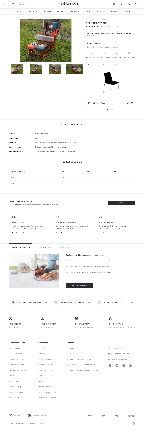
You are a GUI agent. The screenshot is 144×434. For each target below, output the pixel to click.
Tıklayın (92, 36)
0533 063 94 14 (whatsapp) (80, 359)
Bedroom (32, 11)
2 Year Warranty (82, 324)
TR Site (41, 348)
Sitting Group (99, 11)
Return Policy (14, 381)
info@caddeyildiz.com (120, 354)
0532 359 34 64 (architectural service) (85, 370)
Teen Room (114, 11)
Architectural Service (17, 398)
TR (114, 4)
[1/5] (86, 26)
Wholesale (42, 354)
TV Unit (86, 11)
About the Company (46, 370)
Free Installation (48, 324)
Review (121, 203)
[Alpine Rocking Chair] (46, 40)
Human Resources (45, 387)
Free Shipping (15, 324)
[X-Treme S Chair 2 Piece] (110, 84)
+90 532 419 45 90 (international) (83, 365)
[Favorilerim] (129, 4)
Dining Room (46, 11)
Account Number (45, 359)
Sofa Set (60, 11)
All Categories (17, 11)
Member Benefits (16, 392)
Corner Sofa (73, 11)
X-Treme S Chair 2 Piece (96, 103)
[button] (108, 109)
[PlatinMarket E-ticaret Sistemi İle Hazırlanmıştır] (133, 424)
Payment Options (16, 359)
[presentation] (12, 69)
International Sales (16, 365)
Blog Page (42, 376)
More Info (15, 233)
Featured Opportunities (47, 392)
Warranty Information (17, 370)
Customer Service (45, 365)
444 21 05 (73, 348)
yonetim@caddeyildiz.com (122, 359)
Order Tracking (15, 387)
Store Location (117, 348)
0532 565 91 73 (75, 354)
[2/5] (88, 26)
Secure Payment (116, 324)
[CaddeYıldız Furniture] (68, 4)
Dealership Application (47, 398)
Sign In (11, 376)
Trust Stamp (43, 381)
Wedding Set (128, 11)
